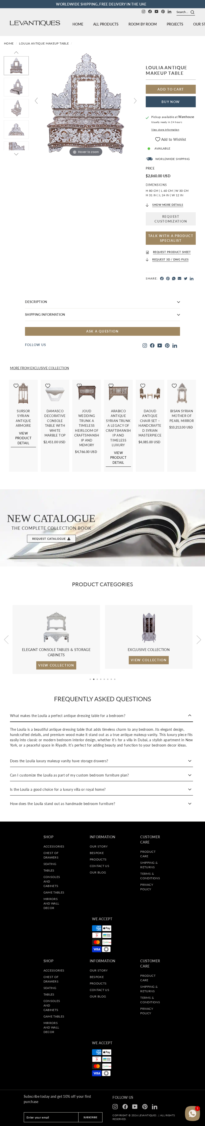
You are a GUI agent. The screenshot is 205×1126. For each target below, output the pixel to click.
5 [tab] (104, 679)
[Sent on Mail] (180, 278)
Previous (6, 639)
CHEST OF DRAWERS (51, 855)
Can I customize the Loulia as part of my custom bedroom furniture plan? (69, 775)
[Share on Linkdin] (192, 278)
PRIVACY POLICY (146, 887)
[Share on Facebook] (162, 278)
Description (36, 302)
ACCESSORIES (54, 846)
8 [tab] (114, 679)
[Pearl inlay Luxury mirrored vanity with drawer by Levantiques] (16, 65)
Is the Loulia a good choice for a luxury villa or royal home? (58, 789)
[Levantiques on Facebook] (150, 11)
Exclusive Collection (49, 368)
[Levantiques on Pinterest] (163, 11)
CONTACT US (100, 866)
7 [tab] (111, 679)
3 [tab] (97, 679)
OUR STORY (99, 846)
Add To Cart (171, 89)
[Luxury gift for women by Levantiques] (16, 129)
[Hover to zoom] (85, 103)
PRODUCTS (98, 859)
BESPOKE (97, 853)
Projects (175, 24)
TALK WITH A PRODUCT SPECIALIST (171, 238)
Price (150, 168)
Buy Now (171, 102)
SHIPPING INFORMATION (45, 314)
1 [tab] (90, 679)
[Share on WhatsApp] (174, 278)
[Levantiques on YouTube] (156, 11)
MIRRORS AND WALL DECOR (51, 903)
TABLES (49, 870)
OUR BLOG (98, 872)
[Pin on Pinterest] (168, 278)
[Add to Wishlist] (17, 436)
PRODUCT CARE (147, 854)
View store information (165, 129)
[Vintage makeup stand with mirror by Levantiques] (16, 108)
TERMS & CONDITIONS (150, 876)
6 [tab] (108, 679)
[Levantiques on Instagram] (143, 11)
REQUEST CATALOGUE (49, 538)
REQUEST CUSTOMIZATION (170, 218)
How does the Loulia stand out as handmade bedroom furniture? (62, 804)
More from (20, 368)
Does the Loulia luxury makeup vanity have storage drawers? (59, 761)
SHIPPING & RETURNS (149, 865)
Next (199, 639)
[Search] (190, 12)
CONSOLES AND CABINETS (52, 881)
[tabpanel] (56, 636)
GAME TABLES (54, 892)
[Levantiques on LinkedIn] (169, 11)
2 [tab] (94, 679)
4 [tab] (100, 679)
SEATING (50, 864)
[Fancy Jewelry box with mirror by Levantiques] (16, 87)
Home (77, 24)
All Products (105, 24)
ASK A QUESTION (102, 331)
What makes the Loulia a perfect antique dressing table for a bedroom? (67, 716)
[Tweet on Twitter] (186, 278)
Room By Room (142, 24)
